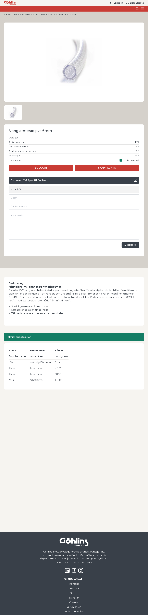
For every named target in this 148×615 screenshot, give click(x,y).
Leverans (74, 588)
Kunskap (74, 602)
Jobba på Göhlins (74, 611)
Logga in (118, 3)
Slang (35, 14)
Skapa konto (137, 3)
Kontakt (74, 584)
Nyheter (74, 597)
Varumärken (74, 607)
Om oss (74, 593)
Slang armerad (47, 14)
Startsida (7, 14)
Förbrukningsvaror (22, 14)
